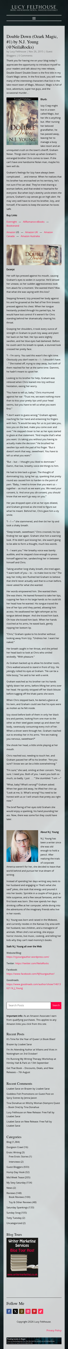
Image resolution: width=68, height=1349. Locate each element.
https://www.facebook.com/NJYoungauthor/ (30, 974)
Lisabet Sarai (13, 1089)
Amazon (10, 232)
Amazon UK (31, 232)
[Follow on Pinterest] (34, 1311)
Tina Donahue (14, 1103)
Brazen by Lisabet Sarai (19, 1044)
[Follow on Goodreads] (21, 1311)
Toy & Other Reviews (20, 1202)
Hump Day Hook (15, 1172)
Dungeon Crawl (14, 1147)
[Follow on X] (15, 1311)
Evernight (11, 222)
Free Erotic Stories (18, 1156)
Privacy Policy (54, 1330)
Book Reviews (16, 1197)
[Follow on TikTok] (40, 1311)
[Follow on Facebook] (9, 1311)
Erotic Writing (13, 1152)
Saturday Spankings (17, 1207)
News (9, 1188)
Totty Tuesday (14, 1218)
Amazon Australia (30, 236)
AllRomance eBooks (33, 222)
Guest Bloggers (14, 1167)
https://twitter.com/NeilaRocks (32, 963)
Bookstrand (12, 226)
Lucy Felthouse (18, 51)
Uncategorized (14, 1223)
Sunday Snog (13, 1213)
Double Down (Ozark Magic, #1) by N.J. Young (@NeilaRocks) (32, 41)
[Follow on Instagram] (28, 1311)
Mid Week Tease (15, 1177)
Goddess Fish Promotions (20, 1094)
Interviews (14, 1162)
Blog (8, 1142)
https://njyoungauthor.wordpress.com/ (27, 957)
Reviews (10, 1193)
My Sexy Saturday (16, 1183)
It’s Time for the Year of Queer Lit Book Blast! (30, 1039)
